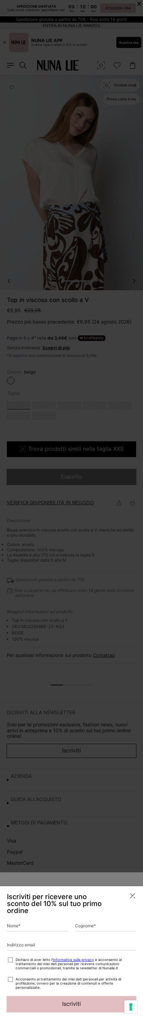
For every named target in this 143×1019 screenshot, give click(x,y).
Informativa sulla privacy (73, 959)
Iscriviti (71, 1003)
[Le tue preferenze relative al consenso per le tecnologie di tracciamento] (130, 1006)
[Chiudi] (132, 895)
